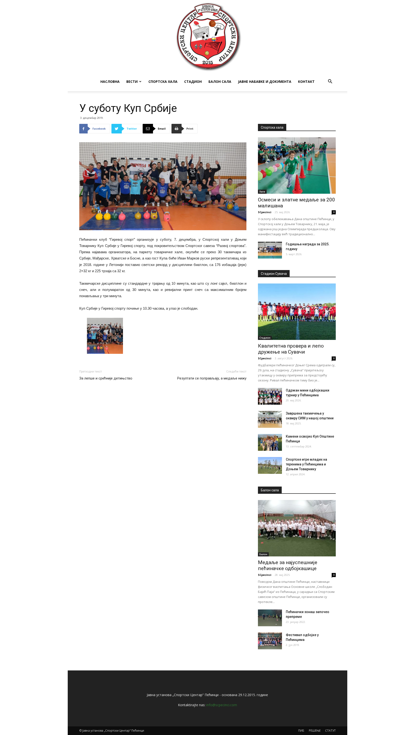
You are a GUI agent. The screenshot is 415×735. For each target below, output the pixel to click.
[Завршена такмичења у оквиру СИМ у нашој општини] (270, 419)
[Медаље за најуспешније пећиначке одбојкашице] (297, 528)
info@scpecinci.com (221, 705)
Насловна (110, 81)
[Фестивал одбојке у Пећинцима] (270, 641)
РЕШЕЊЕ (315, 731)
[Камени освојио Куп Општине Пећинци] (270, 442)
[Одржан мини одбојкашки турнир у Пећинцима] (270, 396)
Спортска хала (162, 81)
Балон (263, 554)
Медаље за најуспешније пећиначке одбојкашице (287, 565)
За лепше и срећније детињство (105, 378)
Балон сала (219, 81)
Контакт (306, 81)
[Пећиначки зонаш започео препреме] (270, 617)
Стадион (193, 81)
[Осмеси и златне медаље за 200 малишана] (297, 165)
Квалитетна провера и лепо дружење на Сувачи (291, 349)
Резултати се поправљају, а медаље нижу (211, 378)
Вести (132, 81)
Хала (262, 191)
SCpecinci (264, 212)
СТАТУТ (330, 731)
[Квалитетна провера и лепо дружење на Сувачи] (297, 311)
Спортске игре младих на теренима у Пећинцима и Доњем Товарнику (306, 464)
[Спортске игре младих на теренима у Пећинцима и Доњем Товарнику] (270, 465)
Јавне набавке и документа (264, 81)
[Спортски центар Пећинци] (207, 36)
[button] (330, 82)
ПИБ (301, 731)
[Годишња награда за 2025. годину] (270, 250)
